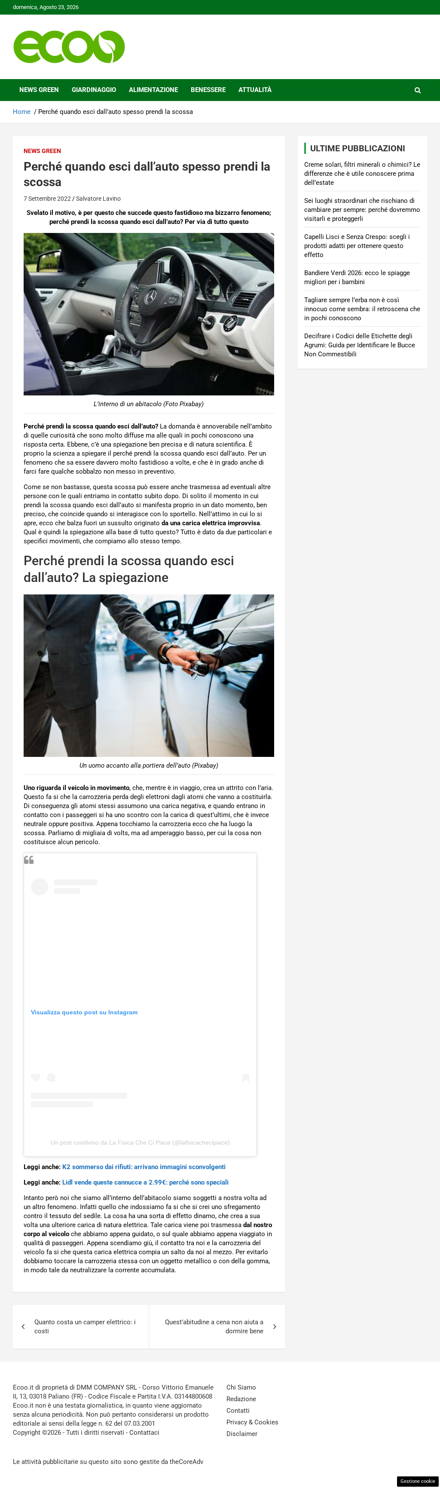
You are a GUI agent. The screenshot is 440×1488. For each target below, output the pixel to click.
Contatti (238, 1411)
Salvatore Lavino (98, 198)
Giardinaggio (94, 90)
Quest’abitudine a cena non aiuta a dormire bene (214, 1326)
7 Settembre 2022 (47, 198)
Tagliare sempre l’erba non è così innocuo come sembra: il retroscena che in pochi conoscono (362, 309)
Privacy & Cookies (252, 1422)
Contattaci (144, 1432)
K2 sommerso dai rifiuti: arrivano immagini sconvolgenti (144, 1167)
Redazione (241, 1399)
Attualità (255, 90)
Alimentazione (153, 90)
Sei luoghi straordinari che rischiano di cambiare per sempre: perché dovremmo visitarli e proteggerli (362, 210)
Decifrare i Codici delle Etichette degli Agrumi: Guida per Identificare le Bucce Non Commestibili (359, 345)
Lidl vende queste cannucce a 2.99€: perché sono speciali (145, 1182)
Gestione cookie (417, 1481)
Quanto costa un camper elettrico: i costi (85, 1326)
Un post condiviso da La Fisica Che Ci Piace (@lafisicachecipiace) (140, 1142)
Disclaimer (241, 1434)
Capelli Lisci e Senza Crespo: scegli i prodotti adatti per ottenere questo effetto (357, 246)
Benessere (208, 90)
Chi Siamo (241, 1387)
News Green (39, 90)
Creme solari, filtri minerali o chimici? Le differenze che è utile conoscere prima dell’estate (362, 174)
